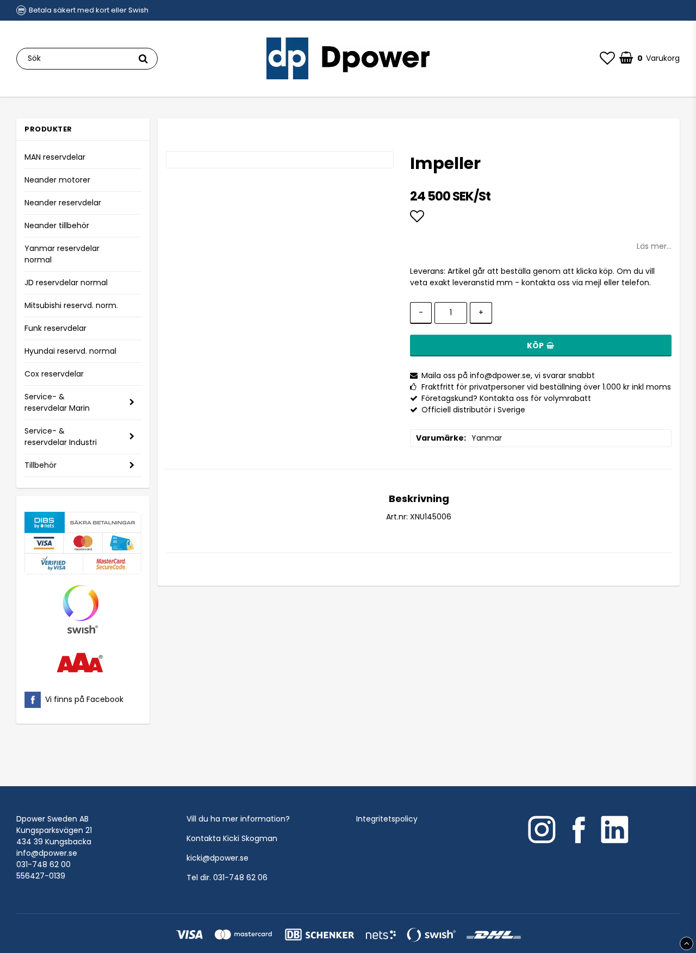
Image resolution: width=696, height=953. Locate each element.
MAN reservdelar (54, 157)
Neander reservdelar (62, 202)
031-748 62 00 (43, 864)
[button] (607, 59)
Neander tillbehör (56, 225)
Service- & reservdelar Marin (57, 402)
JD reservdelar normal (66, 282)
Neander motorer (57, 179)
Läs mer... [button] (654, 246)
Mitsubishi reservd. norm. (71, 305)
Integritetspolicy (387, 818)
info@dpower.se (46, 853)
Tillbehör (40, 465)
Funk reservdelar (55, 328)
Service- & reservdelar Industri (60, 436)
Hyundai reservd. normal (70, 351)
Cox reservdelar (54, 373)
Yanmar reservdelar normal (62, 254)
